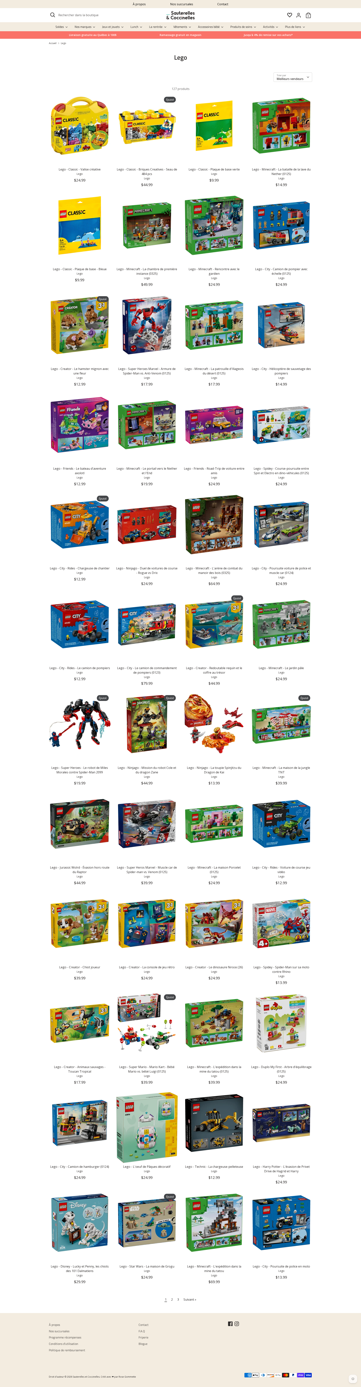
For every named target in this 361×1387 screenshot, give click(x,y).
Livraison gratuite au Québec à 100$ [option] (92, 35)
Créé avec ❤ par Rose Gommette (118, 1376)
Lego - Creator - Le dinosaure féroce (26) (214, 967)
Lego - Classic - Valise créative (80, 169)
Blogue (143, 1343)
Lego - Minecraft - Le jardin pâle (281, 668)
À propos (139, 4)
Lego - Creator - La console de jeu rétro (147, 967)
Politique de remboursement (67, 1350)
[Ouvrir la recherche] (52, 15)
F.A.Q (142, 1331)
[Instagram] (236, 1324)
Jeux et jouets (111, 26)
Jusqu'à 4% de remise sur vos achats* (268, 35)
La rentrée (156, 26)
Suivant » (190, 1299)
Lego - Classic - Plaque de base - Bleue (80, 269)
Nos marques (83, 26)
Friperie (143, 1337)
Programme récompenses (65, 1337)
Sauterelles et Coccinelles (86, 1376)
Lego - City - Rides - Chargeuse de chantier (80, 568)
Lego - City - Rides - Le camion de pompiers (79, 668)
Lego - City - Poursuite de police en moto (281, 1266)
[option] (268, 35)
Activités (269, 26)
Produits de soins (241, 26)
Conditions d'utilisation (63, 1343)
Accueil (52, 43)
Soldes (59, 26)
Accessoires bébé (209, 26)
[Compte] (298, 15)
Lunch (134, 26)
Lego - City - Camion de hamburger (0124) (79, 1167)
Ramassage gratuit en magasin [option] (180, 35)
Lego (63, 43)
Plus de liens (293, 26)
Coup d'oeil (80, 150)
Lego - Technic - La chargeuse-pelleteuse (214, 1167)
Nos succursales (181, 4)
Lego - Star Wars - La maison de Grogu (147, 1266)
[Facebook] (230, 1324)
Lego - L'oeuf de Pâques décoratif (147, 1167)
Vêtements (180, 26)
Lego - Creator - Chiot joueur (79, 967)
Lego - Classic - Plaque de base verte (214, 169)
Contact (222, 4)
